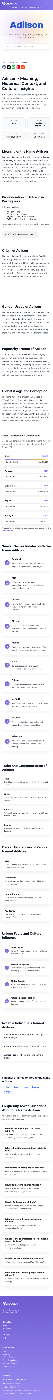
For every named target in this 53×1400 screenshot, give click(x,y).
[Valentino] (26, 741)
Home (4, 63)
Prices (24, 7)
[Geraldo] (26, 702)
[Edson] (26, 665)
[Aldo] (26, 583)
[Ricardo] (26, 721)
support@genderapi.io (11, 1383)
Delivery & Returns (9, 1363)
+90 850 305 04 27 (10, 1387)
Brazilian (35, 1087)
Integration (15, 7)
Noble (16, 1087)
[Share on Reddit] (23, 67)
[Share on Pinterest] (18, 67)
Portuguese (8, 1092)
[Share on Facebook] (4, 67)
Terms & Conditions (10, 1360)
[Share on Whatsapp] (13, 67)
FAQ (4, 1338)
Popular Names (8, 1366)
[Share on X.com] (9, 67)
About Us (6, 1354)
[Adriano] (26, 604)
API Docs (32, 7)
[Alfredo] (26, 626)
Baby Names (14, 63)
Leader (25, 1087)
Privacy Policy (8, 1357)
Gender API (9, 531)
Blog (40, 7)
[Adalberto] (26, 562)
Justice (6, 1087)
